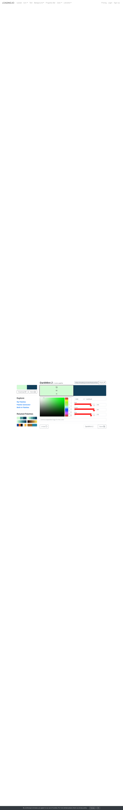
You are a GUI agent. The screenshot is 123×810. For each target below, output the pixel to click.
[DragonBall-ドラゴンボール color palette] (22, 425)
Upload (19, 3)
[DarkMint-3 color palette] (22, 418)
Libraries (67, 3)
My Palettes (21, 402)
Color (59, 3)
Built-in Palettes (23, 407)
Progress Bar (50, 3)
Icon (24, 3)
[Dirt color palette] (32, 421)
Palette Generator (23, 405)
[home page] (8, 3)
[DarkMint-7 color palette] (22, 421)
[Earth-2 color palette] (32, 425)
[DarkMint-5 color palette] (32, 418)
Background (38, 3)
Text (30, 3)
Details (92, 808)
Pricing (104, 3)
